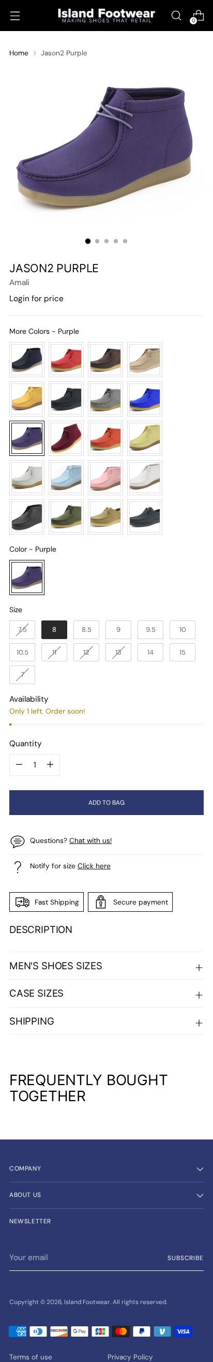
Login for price (36, 298)
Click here (94, 865)
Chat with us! (90, 840)
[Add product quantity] (19, 764)
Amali (19, 282)
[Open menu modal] (14, 15)
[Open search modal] (176, 15)
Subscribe (186, 1258)
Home (18, 52)
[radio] (26, 359)
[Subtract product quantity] (50, 764)
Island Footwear (87, 1302)
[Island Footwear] (106, 16)
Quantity (25, 743)
